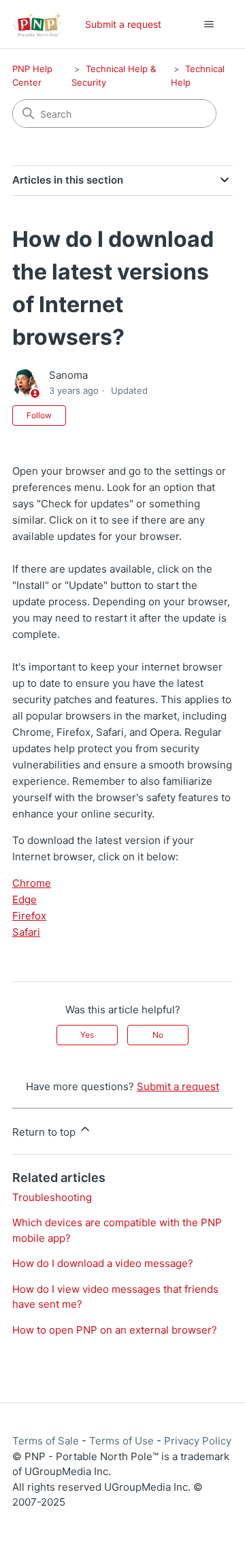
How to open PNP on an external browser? (114, 1329)
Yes (87, 1035)
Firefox (29, 915)
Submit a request (123, 24)
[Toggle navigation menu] (208, 24)
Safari (26, 932)
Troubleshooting (52, 1197)
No (157, 1035)
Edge (24, 899)
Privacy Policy (197, 1440)
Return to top (45, 1132)
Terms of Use (121, 1440)
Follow (39, 415)
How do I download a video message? (102, 1263)
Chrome (31, 883)
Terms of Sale (45, 1440)
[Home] (37, 24)
